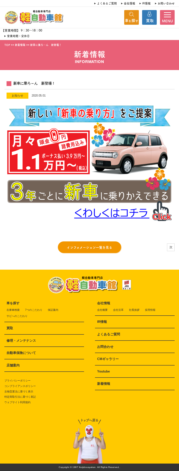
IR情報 (146, 3)
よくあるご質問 (107, 3)
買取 (10, 328)
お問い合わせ (166, 3)
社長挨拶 (134, 309)
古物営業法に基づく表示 (18, 391)
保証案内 (53, 309)
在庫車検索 (13, 309)
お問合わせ (105, 346)
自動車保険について (21, 353)
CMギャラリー (108, 359)
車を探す (13, 303)
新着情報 (103, 383)
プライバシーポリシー (17, 380)
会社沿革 (118, 309)
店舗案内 (13, 365)
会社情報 (129, 3)
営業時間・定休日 (18, 36)
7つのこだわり (33, 309)
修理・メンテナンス (21, 340)
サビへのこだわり (17, 316)
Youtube (103, 371)
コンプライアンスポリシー (20, 386)
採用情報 (150, 309)
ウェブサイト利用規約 (17, 402)
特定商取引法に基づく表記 (20, 396)
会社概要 (102, 309)
